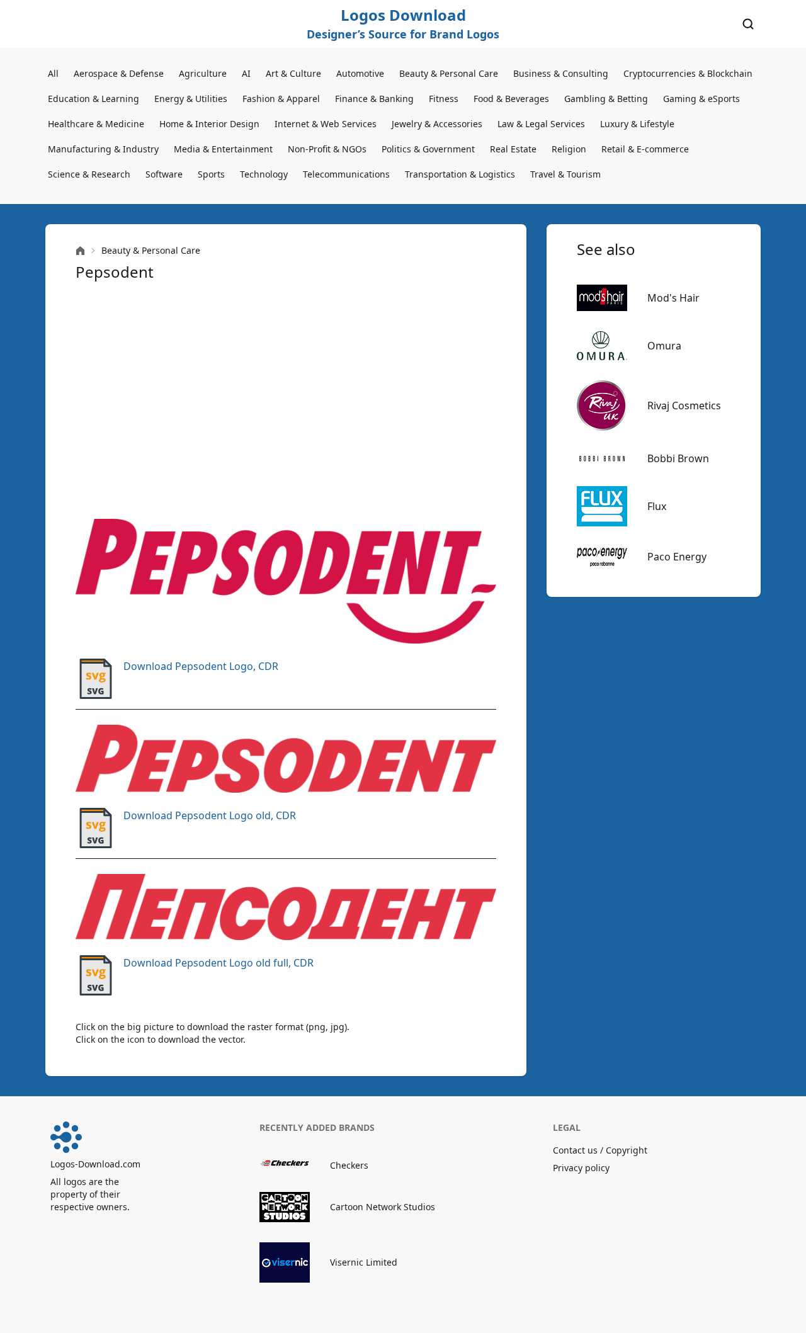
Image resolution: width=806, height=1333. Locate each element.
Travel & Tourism (565, 174)
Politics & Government (428, 149)
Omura (664, 346)
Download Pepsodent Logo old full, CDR (218, 963)
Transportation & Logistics (460, 174)
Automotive (360, 73)
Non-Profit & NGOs (327, 149)
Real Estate (513, 149)
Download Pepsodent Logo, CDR (200, 666)
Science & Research (89, 174)
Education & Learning (93, 99)
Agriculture (203, 73)
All (53, 73)
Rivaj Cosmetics (684, 405)
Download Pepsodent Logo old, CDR (209, 815)
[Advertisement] (286, 400)
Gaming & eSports (701, 99)
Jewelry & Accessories (437, 124)
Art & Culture (293, 73)
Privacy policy (581, 1168)
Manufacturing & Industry (103, 149)
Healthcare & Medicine (96, 124)
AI (246, 73)
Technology (264, 174)
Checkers (349, 1165)
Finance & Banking (374, 99)
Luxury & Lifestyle (637, 124)
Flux (656, 506)
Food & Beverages (511, 99)
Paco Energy (677, 557)
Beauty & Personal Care (448, 73)
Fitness (443, 99)
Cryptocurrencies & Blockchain (687, 73)
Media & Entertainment (223, 149)
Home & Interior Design (209, 124)
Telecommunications (346, 174)
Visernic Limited (363, 1262)
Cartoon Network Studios (382, 1207)
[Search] (748, 24)
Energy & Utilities (190, 99)
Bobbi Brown (678, 458)
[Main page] (80, 251)
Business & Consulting (560, 73)
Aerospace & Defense (119, 73)
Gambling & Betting (606, 99)
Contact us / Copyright (600, 1150)
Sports (211, 174)
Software (164, 174)
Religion (569, 149)
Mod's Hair (673, 298)
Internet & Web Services (326, 124)
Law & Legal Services (541, 124)
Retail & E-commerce (645, 149)
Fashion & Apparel (281, 99)
